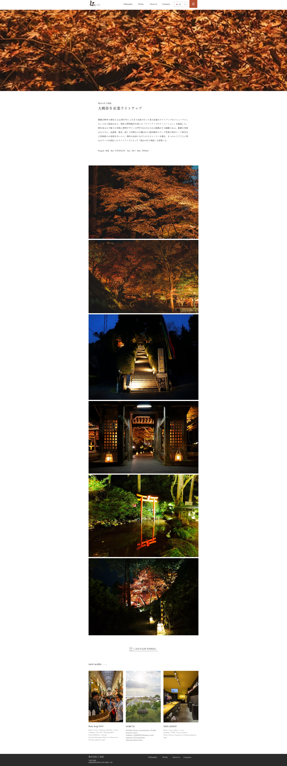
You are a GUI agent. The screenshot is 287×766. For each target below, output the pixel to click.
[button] (193, 4)
